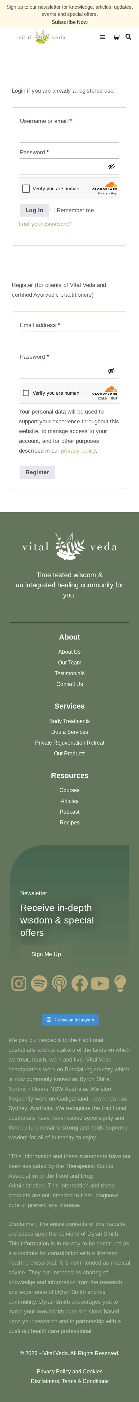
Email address (40, 325)
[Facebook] (79, 983)
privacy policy (78, 451)
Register (37, 472)
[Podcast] (59, 983)
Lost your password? (45, 224)
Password (34, 152)
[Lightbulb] (120, 983)
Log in (34, 210)
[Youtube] (99, 983)
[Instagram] (18, 983)
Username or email (46, 121)
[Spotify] (39, 983)
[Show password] (111, 166)
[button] (102, 36)
